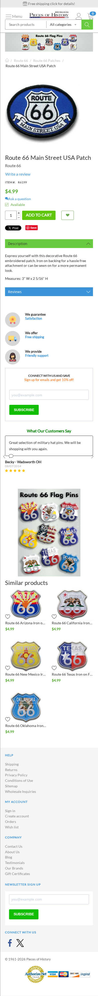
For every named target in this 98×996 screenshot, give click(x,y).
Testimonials (15, 862)
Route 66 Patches (46, 60)
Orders (10, 821)
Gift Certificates (17, 873)
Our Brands (14, 868)
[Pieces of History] (49, 14)
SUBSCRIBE (24, 410)
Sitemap (11, 786)
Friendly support (36, 355)
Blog (8, 857)
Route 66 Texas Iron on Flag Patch (72, 674)
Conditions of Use (19, 780)
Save (33, 227)
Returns (11, 770)
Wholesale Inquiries (20, 791)
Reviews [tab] (15, 291)
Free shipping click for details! (51, 4)
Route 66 (21, 60)
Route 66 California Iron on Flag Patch (72, 623)
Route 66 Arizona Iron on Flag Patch (25, 623)
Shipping (12, 764)
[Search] (87, 25)
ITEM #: (10, 182)
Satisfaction (33, 318)
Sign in (10, 811)
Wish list (12, 827)
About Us (12, 852)
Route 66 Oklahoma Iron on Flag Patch (25, 725)
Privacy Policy (16, 775)
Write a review (17, 174)
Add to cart (39, 214)
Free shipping (34, 337)
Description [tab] (17, 243)
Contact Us (13, 846)
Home (7, 60)
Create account (17, 816)
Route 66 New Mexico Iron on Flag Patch (25, 674)
